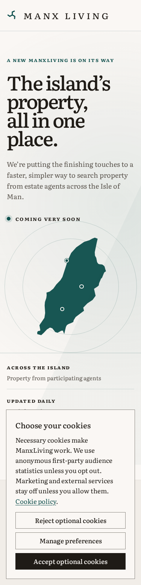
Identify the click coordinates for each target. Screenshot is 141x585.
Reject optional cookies (70, 520)
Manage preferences (70, 540)
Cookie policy (35, 501)
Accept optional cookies (70, 561)
